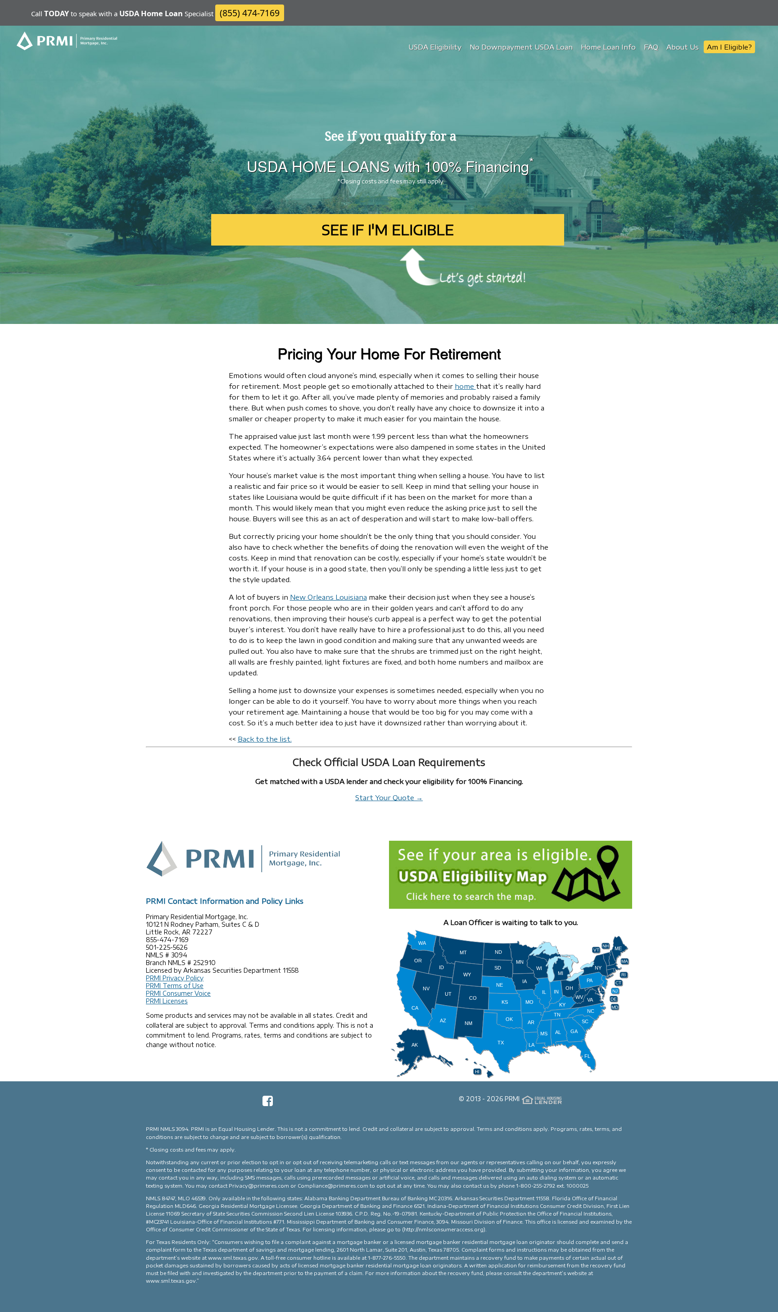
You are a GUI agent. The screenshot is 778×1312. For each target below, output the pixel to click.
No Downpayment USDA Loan (521, 47)
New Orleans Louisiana (328, 597)
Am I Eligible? (729, 47)
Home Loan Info (608, 47)
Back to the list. (265, 739)
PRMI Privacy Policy (175, 978)
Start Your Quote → (389, 797)
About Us (682, 47)
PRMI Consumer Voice (178, 993)
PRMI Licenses (167, 1001)
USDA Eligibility (434, 47)
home (465, 386)
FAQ (651, 47)
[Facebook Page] (267, 1104)
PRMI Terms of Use (175, 985)
